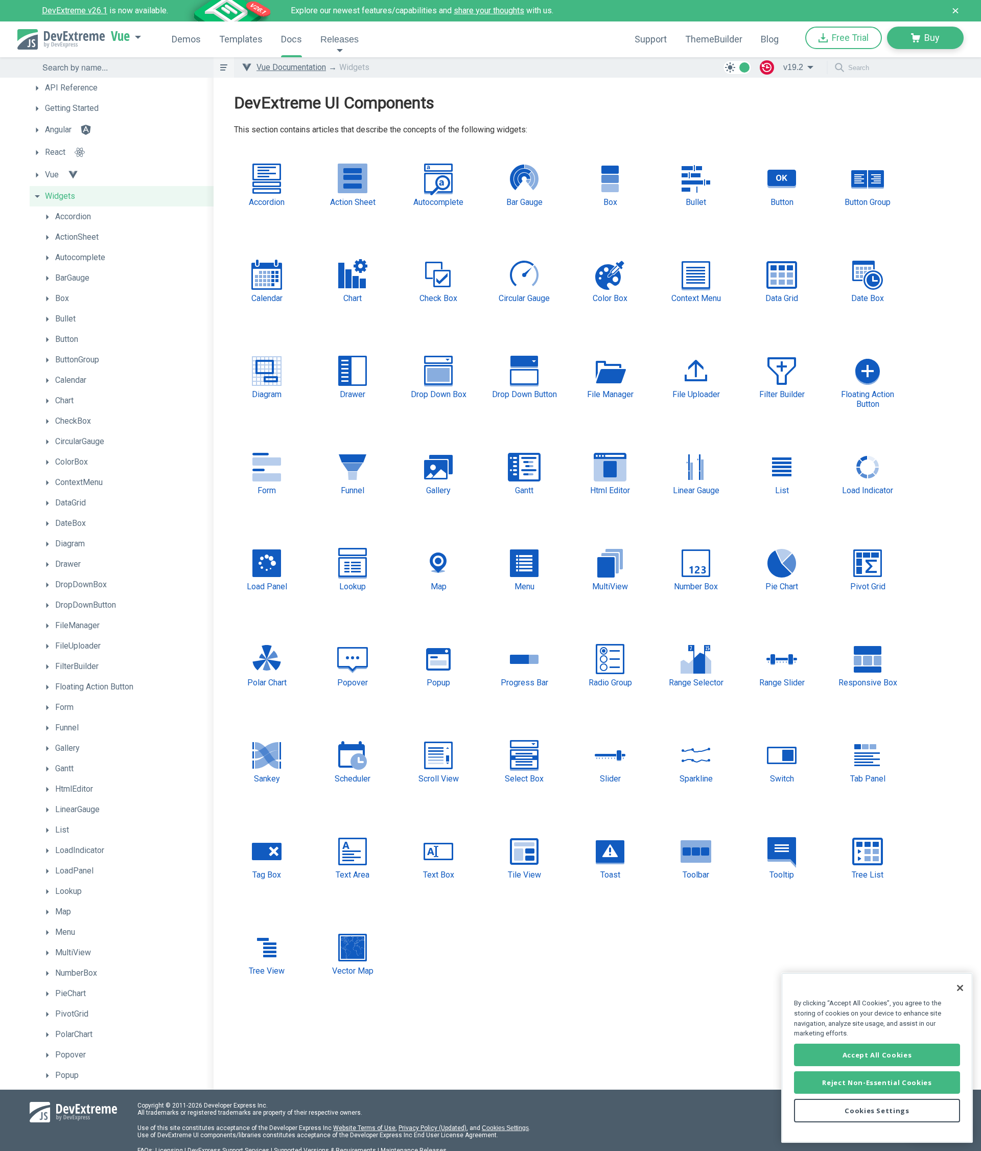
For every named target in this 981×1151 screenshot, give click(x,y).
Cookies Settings (505, 1128)
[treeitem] (122, 88)
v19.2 (793, 67)
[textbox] (121, 67)
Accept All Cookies (877, 1055)
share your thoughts (489, 10)
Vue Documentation (291, 67)
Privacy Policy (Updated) (432, 1128)
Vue (120, 36)
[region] (877, 1058)
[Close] (960, 988)
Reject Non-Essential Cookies (876, 1082)
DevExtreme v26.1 (74, 10)
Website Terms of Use (364, 1128)
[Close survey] (955, 11)
